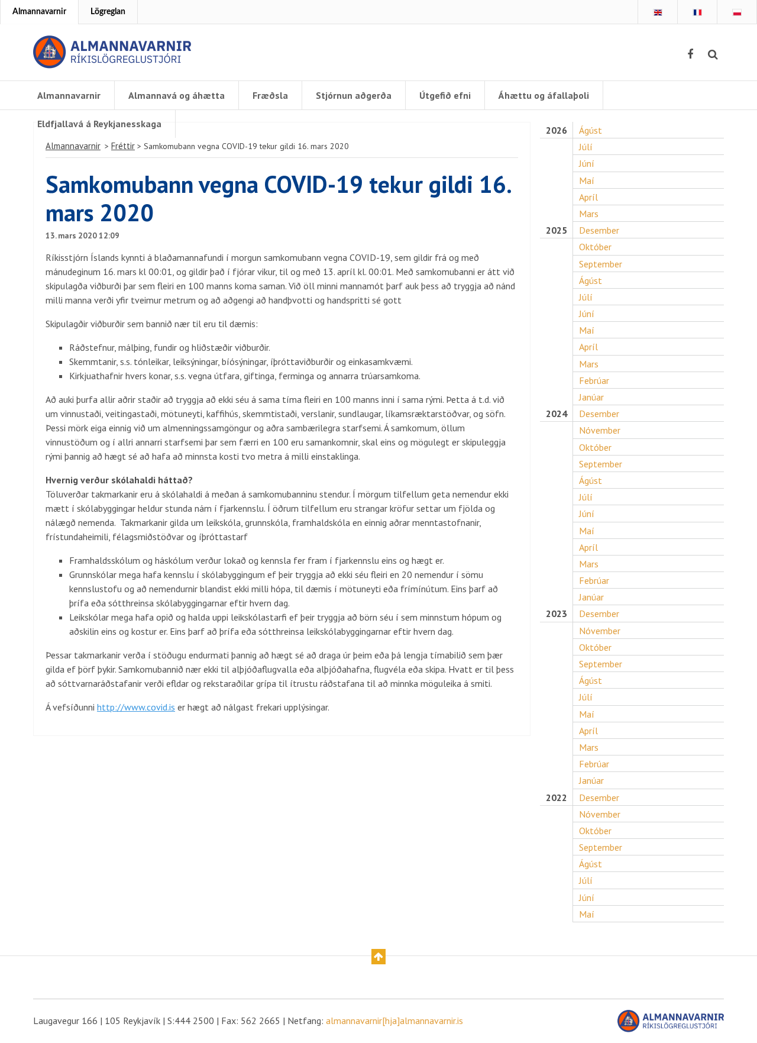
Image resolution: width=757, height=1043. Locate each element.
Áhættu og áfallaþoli (544, 95)
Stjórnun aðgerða (354, 95)
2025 (556, 230)
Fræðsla (270, 95)
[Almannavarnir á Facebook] (690, 54)
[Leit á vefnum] (713, 54)
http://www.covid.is (136, 707)
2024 (556, 413)
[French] (697, 12)
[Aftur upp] (378, 956)
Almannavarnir (39, 12)
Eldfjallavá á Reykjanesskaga (99, 124)
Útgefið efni (445, 95)
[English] (657, 12)
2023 (556, 613)
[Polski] (736, 12)
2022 (556, 797)
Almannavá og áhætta (176, 95)
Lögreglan (107, 12)
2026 (556, 130)
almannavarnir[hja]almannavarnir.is (394, 1020)
